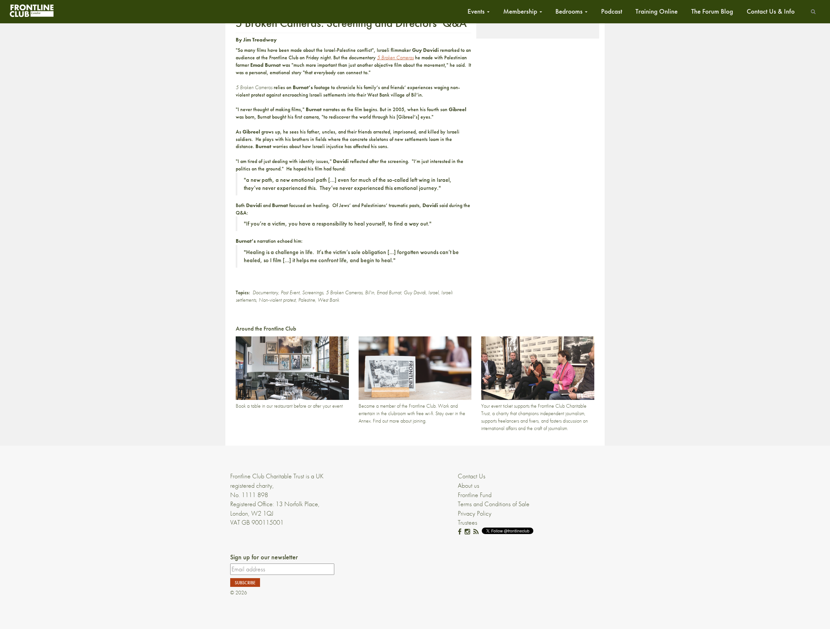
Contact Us (471, 476)
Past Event (290, 292)
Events (477, 11)
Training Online (656, 11)
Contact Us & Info (771, 11)
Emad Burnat (389, 292)
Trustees (467, 522)
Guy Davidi (415, 292)
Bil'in (369, 292)
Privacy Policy (475, 513)
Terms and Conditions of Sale (493, 504)
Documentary (265, 292)
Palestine (306, 300)
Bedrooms (569, 11)
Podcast (611, 11)
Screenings (312, 292)
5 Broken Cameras (344, 292)
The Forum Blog (712, 11)
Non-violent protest (277, 300)
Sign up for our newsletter (264, 557)
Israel (433, 292)
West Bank (328, 300)
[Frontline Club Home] (31, 10)
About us (468, 485)
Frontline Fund (475, 495)
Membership (521, 11)
